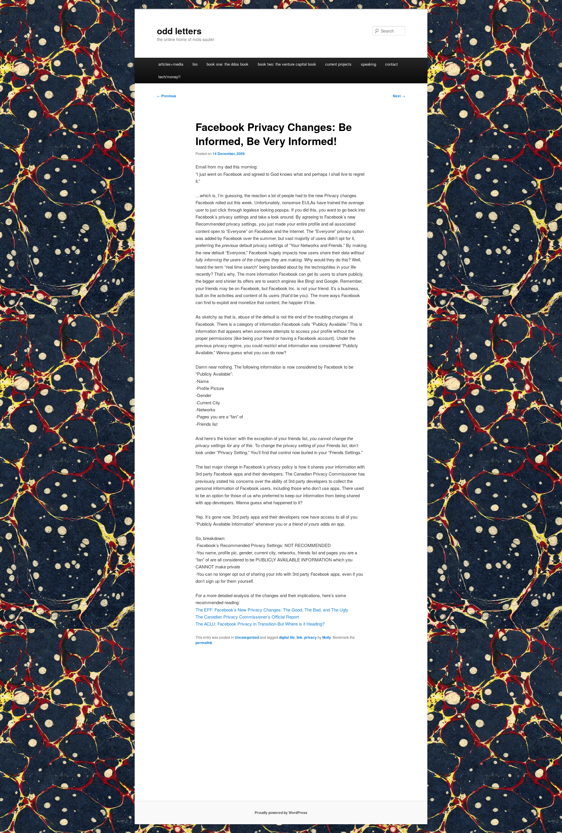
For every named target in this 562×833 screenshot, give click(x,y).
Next (399, 95)
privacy (310, 637)
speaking (368, 64)
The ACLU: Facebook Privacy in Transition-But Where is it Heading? (260, 624)
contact (391, 64)
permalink (204, 642)
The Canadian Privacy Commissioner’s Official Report (247, 617)
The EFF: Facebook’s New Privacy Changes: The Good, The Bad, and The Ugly (272, 610)
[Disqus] (281, 725)
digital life (287, 637)
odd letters (179, 30)
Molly (326, 637)
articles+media (170, 64)
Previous (166, 95)
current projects (338, 64)
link (299, 637)
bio (195, 64)
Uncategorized (247, 637)
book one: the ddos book (228, 64)
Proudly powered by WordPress (281, 812)
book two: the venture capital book (287, 64)
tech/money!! (169, 76)
